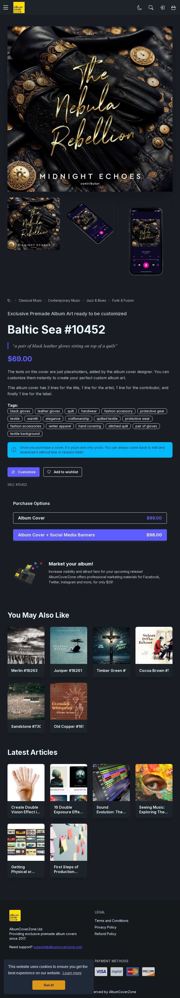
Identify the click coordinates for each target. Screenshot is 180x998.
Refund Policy (105, 934)
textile (15, 419)
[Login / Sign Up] (162, 7)
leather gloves (49, 411)
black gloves (20, 411)
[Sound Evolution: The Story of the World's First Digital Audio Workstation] (111, 782)
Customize (27, 472)
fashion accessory (118, 411)
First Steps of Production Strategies (66, 872)
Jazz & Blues (96, 300)
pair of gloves (146, 426)
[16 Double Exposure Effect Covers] (68, 782)
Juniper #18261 (68, 670)
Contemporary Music (64, 300)
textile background (25, 434)
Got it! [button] (49, 985)
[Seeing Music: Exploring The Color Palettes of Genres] (153, 782)
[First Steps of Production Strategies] (68, 842)
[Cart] (173, 7)
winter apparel (60, 426)
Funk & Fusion (123, 300)
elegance (53, 419)
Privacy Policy (105, 927)
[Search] (151, 7)
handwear (89, 411)
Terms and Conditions (111, 921)
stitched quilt (118, 426)
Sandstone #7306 (27, 726)
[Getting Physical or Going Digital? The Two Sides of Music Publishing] (26, 842)
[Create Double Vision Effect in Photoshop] (26, 782)
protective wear (137, 419)
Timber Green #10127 (116, 670)
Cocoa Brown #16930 (159, 670)
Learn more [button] (72, 973)
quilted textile (107, 419)
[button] (7, 7)
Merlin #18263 (24, 670)
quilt (71, 411)
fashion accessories (25, 426)
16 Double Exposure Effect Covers (68, 812)
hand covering (90, 426)
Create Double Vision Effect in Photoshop (25, 812)
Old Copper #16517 (71, 726)
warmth (32, 419)
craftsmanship (78, 419)
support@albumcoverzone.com (58, 947)
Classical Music (30, 300)
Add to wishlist (66, 472)
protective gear (152, 411)
